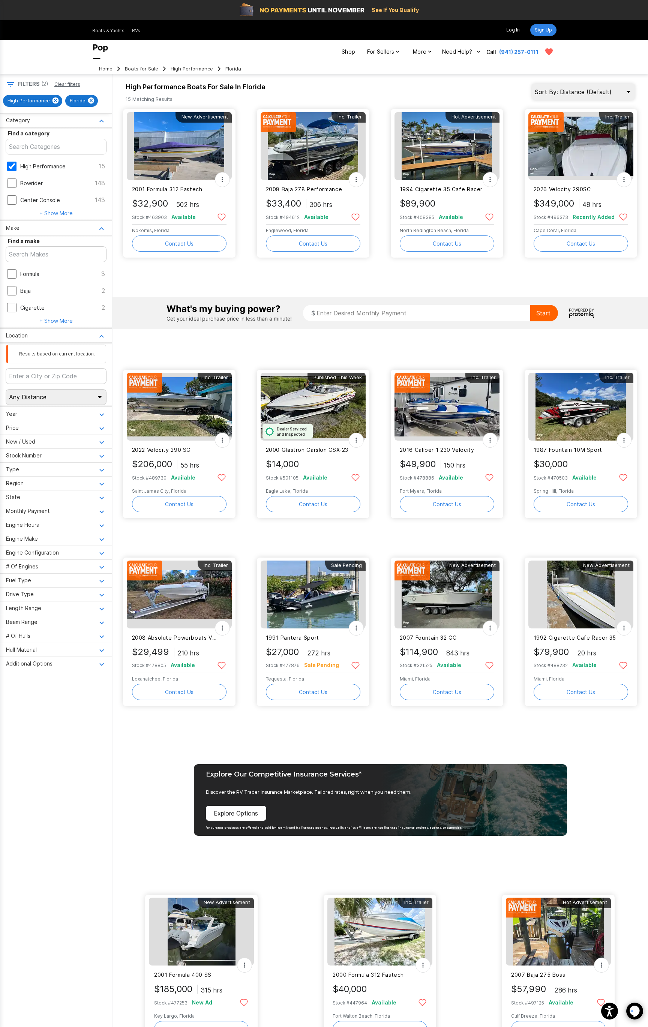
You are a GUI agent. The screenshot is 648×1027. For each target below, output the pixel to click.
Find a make (24, 241)
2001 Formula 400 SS (183, 975)
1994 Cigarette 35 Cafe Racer (441, 189)
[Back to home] (100, 52)
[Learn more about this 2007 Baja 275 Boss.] (558, 932)
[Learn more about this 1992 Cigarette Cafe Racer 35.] (580, 594)
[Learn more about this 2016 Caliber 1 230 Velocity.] (447, 407)
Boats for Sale (141, 68)
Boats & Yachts (108, 30)
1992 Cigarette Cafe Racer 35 (575, 637)
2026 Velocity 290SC (562, 189)
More (419, 51)
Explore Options (236, 813)
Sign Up (543, 30)
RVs (136, 30)
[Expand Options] (222, 179)
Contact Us (179, 243)
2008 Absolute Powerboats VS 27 (174, 637)
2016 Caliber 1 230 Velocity (437, 450)
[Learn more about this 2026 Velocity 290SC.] (580, 146)
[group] (32, 101)
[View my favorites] (549, 51)
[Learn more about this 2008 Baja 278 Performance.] (313, 146)
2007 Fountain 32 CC (428, 637)
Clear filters (67, 84)
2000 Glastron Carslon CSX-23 (307, 450)
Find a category (29, 133)
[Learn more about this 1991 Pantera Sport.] (313, 594)
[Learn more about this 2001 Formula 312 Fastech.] (179, 146)
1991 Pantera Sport (292, 637)
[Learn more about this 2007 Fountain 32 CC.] (447, 594)
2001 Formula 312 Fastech (167, 189)
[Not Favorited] (221, 216)
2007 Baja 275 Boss (538, 975)
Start (543, 313)
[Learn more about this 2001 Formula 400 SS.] (201, 932)
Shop (348, 51)
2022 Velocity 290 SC (161, 450)
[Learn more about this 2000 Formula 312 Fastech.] (379, 932)
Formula (29, 274)
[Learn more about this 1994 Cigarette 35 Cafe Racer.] (447, 146)
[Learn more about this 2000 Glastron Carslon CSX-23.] (313, 407)
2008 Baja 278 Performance (304, 189)
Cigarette (32, 307)
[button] (609, 1011)
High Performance (192, 68)
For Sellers (380, 51)
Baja (25, 291)
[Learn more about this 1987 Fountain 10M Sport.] (580, 407)
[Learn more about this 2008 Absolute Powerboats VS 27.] (179, 594)
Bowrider (31, 183)
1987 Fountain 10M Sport (568, 450)
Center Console (40, 200)
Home (105, 68)
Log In (513, 30)
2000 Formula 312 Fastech (368, 975)
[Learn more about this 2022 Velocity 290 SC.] (179, 407)
